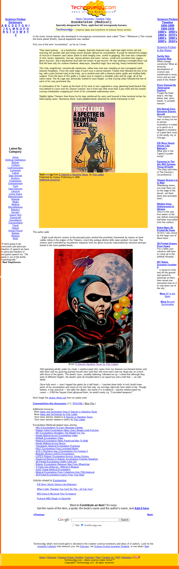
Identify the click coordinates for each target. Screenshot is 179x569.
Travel (15, 225)
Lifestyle (15, 191)
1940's (162, 31)
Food (15, 186)
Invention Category (46, 546)
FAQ (118, 557)
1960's (162, 35)
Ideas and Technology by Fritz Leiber (58, 414)
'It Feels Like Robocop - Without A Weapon (57, 467)
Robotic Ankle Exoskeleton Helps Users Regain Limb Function (67, 430)
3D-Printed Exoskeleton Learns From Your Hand (60, 474)
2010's (173, 41)
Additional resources (49, 179)
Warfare (15, 233)
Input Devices (15, 188)
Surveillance (15, 220)
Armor (15, 157)
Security (15, 212)
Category (89, 557)
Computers (15, 170)
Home (79, 18)
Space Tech (15, 215)
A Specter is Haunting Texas (78, 417)
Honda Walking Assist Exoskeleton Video (57, 435)
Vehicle (15, 228)
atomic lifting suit (57, 397)
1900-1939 (167, 28)
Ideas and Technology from (68, 411)
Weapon (15, 236)
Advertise (127, 557)
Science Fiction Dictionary (15, 21)
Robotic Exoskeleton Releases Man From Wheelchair (63, 464)
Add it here (141, 508)
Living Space (15, 194)
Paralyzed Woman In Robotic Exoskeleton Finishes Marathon (67, 459)
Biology (15, 162)
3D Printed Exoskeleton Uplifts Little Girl (56, 461)
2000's (162, 41)
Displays (15, 178)
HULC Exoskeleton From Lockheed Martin (57, 448)
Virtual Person (15, 230)
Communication (15, 167)
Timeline (100, 18)
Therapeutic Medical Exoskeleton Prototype (58, 446)
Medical (15, 204)
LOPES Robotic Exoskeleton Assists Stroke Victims (62, 456)
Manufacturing (15, 196)
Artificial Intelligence (15, 160)
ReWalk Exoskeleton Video (49, 438)
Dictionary (89, 18)
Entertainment (15, 183)
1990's (173, 38)
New (108, 18)
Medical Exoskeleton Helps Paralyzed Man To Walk (62, 440)
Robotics (15, 209)
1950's (173, 31)
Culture (15, 173)
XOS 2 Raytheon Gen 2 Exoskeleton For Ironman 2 (62, 451)
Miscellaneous (15, 207)
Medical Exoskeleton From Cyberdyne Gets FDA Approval (65, 472)
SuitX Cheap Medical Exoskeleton (53, 469)
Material (15, 199)
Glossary (84, 546)
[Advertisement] (15, 91)
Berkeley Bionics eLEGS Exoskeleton (55, 454)
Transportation (15, 222)
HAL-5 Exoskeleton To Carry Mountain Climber (59, 427)
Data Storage (15, 175)
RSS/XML (78, 403)
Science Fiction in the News (166, 49)
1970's (173, 35)
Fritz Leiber (98, 174)
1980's (162, 38)
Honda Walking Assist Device (51, 443)
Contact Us (108, 557)
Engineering (15, 181)
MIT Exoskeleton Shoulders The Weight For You (60, 433)
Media (15, 201)
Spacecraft (15, 217)
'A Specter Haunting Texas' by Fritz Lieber (96, 364)
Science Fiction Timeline (167, 21)
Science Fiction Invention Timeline (111, 546)
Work (15, 238)
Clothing (15, 165)
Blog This (89, 403)
